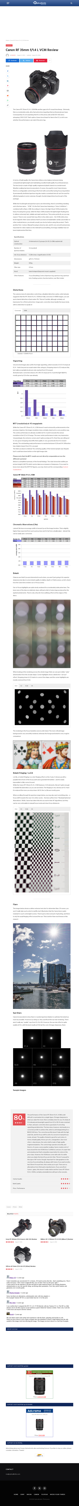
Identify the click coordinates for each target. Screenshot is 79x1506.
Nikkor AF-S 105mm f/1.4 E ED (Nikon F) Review (57, 1239)
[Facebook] (8, 71)
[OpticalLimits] (39, 3)
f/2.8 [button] (26, 686)
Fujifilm (44, 1494)
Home (7, 40)
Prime (14, 1207)
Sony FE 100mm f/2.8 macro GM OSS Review (21, 1239)
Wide (20, 1207)
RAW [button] (25, 310)
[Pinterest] (8, 86)
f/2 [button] (21, 686)
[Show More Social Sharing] (50, 60)
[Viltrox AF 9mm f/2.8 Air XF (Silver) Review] (22, 1255)
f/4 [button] (32, 686)
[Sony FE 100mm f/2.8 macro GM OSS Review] (22, 1228)
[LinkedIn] (8, 81)
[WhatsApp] (8, 100)
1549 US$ (42, 1435)
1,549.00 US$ (41, 1397)
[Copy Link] (8, 105)
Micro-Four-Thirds (57, 1494)
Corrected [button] (18, 310)
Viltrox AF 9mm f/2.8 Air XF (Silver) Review (21, 1266)
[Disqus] (39, 1298)
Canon (36, 1494)
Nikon (29, 1494)
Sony (22, 1494)
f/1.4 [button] (16, 686)
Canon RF (9, 45)
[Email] (8, 91)
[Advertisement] (39, 23)
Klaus (13, 55)
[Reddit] (8, 95)
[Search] (71, 3)
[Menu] (8, 3)
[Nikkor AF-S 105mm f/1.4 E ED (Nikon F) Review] (57, 1228)
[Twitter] (8, 76)
